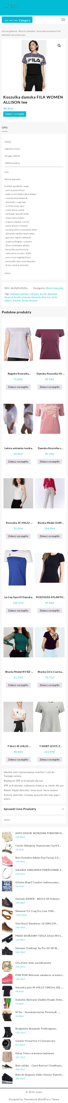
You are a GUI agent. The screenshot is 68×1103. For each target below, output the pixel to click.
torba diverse (30, 300)
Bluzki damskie (27, 31)
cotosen (34, 293)
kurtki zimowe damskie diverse (32, 297)
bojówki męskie (19, 293)
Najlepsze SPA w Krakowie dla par (23, 780)
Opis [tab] (5, 127)
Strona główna (9, 31)
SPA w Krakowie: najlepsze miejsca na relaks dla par (34, 785)
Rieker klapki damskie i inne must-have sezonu (31, 790)
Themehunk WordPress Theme (41, 1099)
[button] (59, 45)
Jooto (39, 1092)
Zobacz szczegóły (14, 114)
